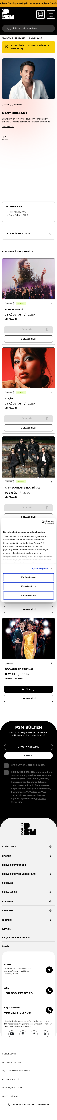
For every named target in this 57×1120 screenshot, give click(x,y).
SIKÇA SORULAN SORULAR (16, 937)
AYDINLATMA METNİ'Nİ (23, 765)
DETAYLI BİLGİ (28, 339)
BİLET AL (27, 689)
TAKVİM (40, 16)
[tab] (26, 846)
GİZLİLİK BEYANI (9, 1054)
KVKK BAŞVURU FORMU (12, 1088)
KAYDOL (28, 755)
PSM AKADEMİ (9, 892)
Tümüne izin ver (28, 577)
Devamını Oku (8, 127)
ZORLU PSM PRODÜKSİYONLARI (19, 874)
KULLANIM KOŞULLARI (11, 1062)
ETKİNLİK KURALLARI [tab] (18, 233)
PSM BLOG (7, 883)
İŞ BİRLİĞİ (7, 920)
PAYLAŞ (5, 139)
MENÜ (51, 16)
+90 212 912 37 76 (17, 1012)
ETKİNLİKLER (20, 38)
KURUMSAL (8, 901)
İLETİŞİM (6, 929)
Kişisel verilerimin (22, 772)
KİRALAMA (7, 910)
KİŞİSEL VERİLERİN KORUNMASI (16, 1071)
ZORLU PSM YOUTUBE (14, 865)
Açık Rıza (40, 798)
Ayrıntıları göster (40, 568)
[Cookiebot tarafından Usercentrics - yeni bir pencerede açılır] (42, 522)
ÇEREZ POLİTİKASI (10, 1096)
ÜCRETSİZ (20, 303)
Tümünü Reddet (28, 595)
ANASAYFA (6, 38)
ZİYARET (6, 856)
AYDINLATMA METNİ (10, 1079)
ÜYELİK (6, 946)
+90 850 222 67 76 (18, 993)
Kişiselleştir (27, 586)
